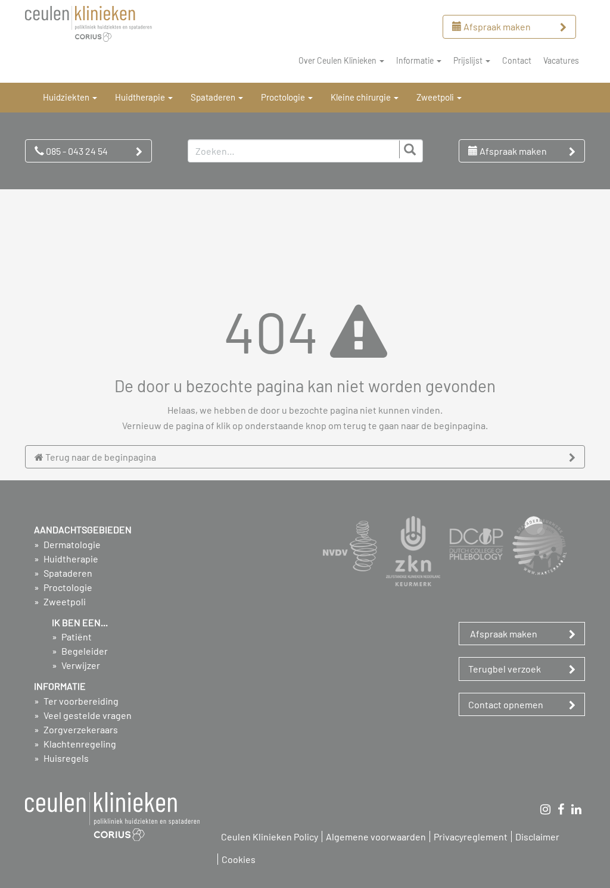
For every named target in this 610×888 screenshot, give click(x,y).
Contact (516, 60)
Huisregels (65, 758)
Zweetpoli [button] (436, 97)
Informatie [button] (415, 60)
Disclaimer (537, 836)
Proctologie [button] (284, 97)
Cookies (239, 859)
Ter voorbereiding (80, 700)
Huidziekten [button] (67, 97)
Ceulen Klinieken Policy (269, 836)
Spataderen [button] (214, 97)
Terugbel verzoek (504, 668)
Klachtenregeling (79, 743)
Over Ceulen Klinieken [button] (338, 60)
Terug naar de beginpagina (99, 456)
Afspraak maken (496, 26)
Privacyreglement (471, 836)
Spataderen (67, 573)
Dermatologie (71, 544)
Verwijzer (80, 665)
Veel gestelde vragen (87, 715)
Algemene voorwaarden (376, 836)
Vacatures (561, 60)
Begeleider (84, 650)
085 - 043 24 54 (76, 151)
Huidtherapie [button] (141, 97)
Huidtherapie (70, 558)
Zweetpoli (64, 601)
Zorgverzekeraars (80, 729)
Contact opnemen (505, 704)
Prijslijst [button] (468, 60)
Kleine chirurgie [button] (362, 97)
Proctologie (67, 587)
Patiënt (76, 636)
